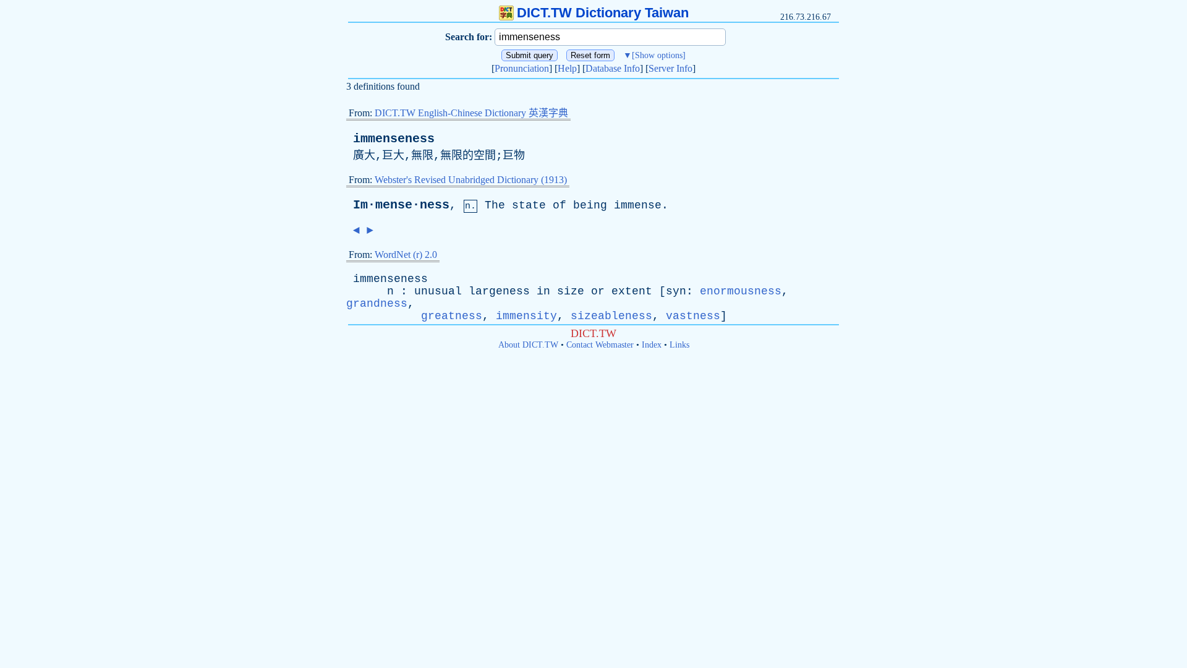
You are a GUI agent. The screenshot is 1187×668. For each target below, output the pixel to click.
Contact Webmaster (600, 344)
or (598, 291)
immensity (526, 316)
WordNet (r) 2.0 (406, 254)
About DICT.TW (528, 344)
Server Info (670, 68)
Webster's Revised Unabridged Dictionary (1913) (471, 179)
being (590, 205)
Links (679, 344)
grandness (376, 304)
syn (676, 291)
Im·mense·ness (401, 205)
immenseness (394, 139)
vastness (693, 316)
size (570, 291)
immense (638, 205)
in (543, 291)
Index (652, 344)
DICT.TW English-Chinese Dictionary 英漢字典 (471, 113)
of (559, 205)
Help (567, 68)
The (495, 205)
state (529, 205)
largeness (499, 291)
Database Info (612, 68)
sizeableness (611, 316)
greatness (451, 316)
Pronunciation (522, 68)
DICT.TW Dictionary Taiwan (603, 12)
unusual (438, 291)
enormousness (740, 291)
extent (631, 291)
